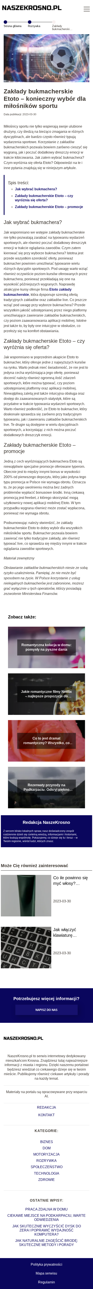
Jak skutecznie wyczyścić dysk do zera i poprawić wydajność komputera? (46, 1230)
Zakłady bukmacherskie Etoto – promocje (49, 207)
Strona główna (12, 26)
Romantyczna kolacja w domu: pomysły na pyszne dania (46, 647)
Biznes (46, 1142)
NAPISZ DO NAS (46, 1010)
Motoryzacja (46, 1154)
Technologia (46, 1173)
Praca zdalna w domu (46, 1209)
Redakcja (46, 1107)
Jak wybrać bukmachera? (36, 189)
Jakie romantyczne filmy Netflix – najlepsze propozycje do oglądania (46, 694)
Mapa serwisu (46, 1273)
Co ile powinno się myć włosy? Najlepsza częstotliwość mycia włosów (70, 880)
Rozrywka (34, 26)
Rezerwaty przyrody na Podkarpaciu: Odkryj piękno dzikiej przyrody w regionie (46, 787)
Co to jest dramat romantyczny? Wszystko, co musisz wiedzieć (46, 741)
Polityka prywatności (46, 1264)
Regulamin (46, 1282)
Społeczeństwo (47, 1167)
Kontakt (46, 1115)
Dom (47, 1148)
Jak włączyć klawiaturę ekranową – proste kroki (71, 932)
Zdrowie (46, 1180)
